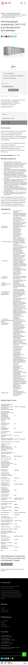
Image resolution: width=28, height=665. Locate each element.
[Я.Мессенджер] (2, 658)
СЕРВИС (3, 622)
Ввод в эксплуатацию (10, 78)
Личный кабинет (5, 611)
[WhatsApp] (11, 36)
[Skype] (13, 36)
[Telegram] (16, 36)
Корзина (3, 608)
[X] (6, 36)
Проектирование (9, 73)
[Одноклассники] (4, 36)
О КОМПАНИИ (4, 620)
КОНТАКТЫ (3, 624)
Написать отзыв (6, 564)
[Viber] (9, 36)
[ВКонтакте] (2, 36)
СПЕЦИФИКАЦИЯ (5, 626)
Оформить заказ (4, 609)
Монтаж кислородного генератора (13, 75)
